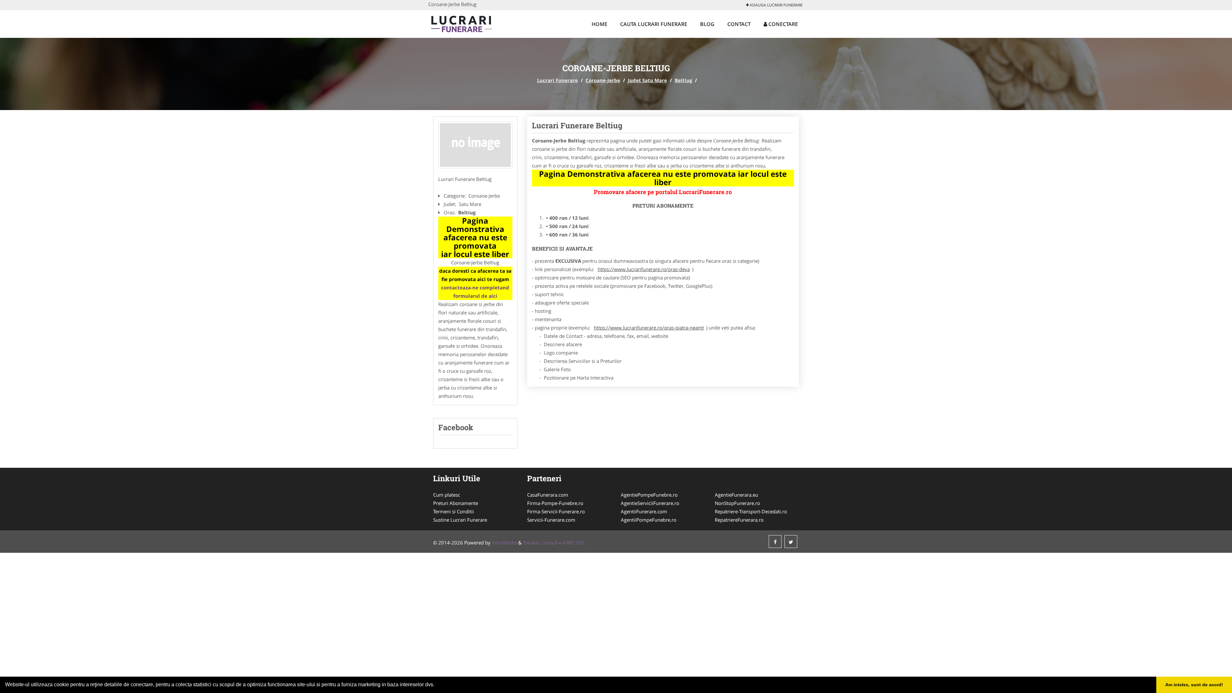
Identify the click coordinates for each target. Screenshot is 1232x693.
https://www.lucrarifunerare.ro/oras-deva (644, 269)
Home (599, 24)
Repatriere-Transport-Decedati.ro (751, 511)
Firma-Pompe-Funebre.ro (555, 503)
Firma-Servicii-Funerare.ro (556, 511)
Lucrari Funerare (557, 80)
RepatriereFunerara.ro (739, 520)
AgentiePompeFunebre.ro (649, 495)
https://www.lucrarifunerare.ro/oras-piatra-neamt (649, 327)
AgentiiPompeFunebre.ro (648, 520)
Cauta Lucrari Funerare (653, 24)
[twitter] (790, 541)
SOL (580, 542)
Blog (707, 24)
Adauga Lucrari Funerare (776, 5)
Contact (739, 24)
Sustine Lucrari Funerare (460, 520)
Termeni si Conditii (453, 511)
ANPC (568, 542)
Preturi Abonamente (455, 503)
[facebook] (775, 541)
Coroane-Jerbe (603, 80)
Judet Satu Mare (647, 80)
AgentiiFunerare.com (644, 511)
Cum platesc (446, 495)
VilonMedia (504, 542)
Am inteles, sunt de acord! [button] (1194, 684)
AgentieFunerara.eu (736, 495)
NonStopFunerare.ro (737, 503)
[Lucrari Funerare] (470, 23)
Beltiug (683, 80)
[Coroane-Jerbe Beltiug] (475, 145)
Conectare (782, 24)
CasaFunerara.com (547, 495)
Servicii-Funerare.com (551, 520)
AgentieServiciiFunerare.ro (650, 503)
